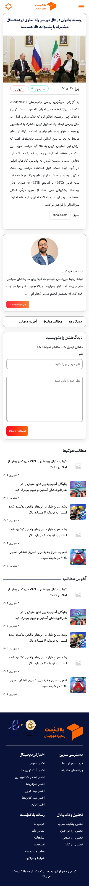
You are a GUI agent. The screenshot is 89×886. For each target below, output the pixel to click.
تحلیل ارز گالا (74, 844)
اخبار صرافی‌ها (35, 784)
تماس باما (37, 830)
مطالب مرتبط (53, 321)
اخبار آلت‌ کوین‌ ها (32, 770)
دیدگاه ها (75, 321)
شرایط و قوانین (35, 858)
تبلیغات (39, 837)
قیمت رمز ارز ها (72, 763)
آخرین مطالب (27, 321)
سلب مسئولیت (34, 851)
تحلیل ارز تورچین (71, 830)
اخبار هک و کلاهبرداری (29, 777)
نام (81, 353)
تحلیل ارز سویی (73, 837)
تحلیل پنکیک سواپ (70, 823)
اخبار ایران (37, 804)
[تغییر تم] (8, 6)
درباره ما (39, 823)
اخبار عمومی (36, 763)
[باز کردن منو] (81, 6)
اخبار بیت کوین (34, 790)
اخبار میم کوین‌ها (33, 797)
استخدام (39, 844)
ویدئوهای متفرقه (72, 770)
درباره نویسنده (18, 304)
